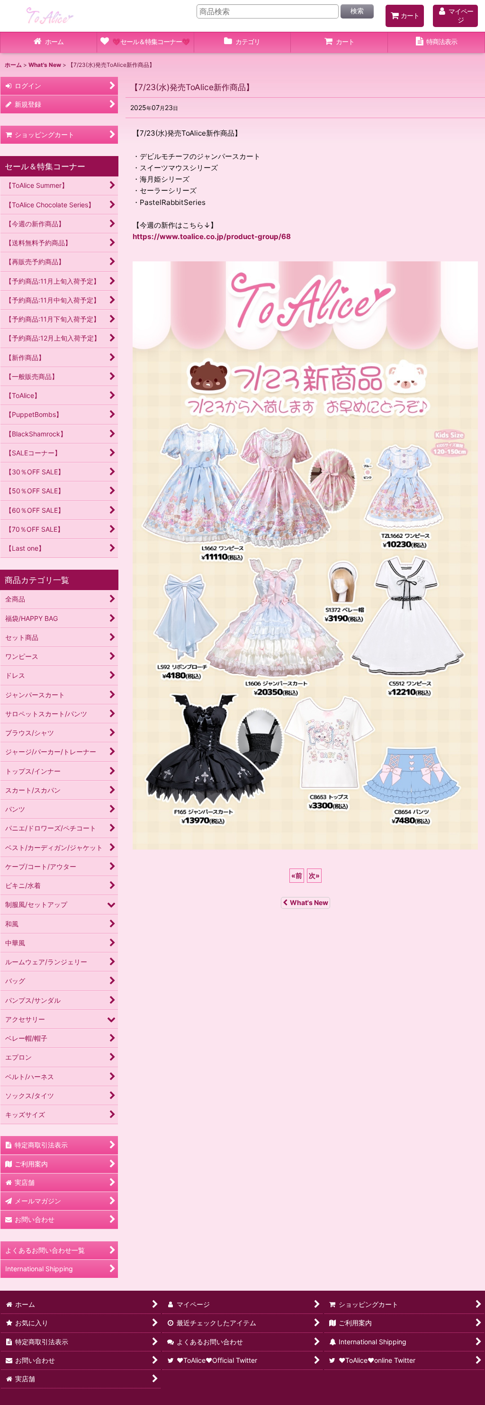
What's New (309, 902)
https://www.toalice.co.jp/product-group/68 (212, 236)
